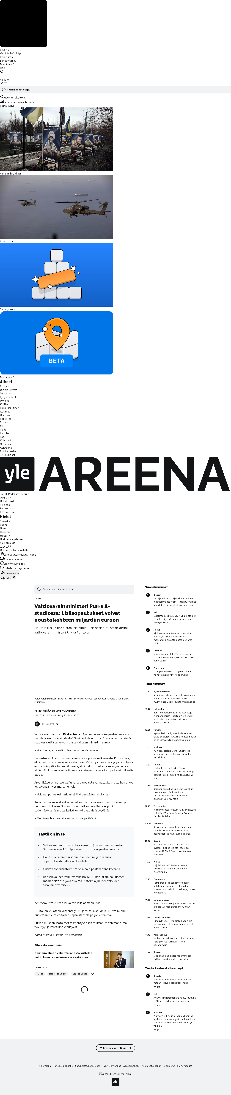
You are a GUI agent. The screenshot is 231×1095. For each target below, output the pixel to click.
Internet (158, 1012)
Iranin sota (6, 57)
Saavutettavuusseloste (87, 1066)
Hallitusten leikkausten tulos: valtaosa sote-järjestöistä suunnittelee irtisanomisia (174, 941)
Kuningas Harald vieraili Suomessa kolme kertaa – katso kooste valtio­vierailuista (173, 754)
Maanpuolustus (161, 900)
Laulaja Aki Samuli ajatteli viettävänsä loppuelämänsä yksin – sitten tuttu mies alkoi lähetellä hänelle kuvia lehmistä (175, 601)
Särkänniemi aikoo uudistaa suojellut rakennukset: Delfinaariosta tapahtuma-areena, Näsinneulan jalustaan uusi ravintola (173, 794)
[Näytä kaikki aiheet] (92, 974)
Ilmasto (157, 952)
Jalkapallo (159, 709)
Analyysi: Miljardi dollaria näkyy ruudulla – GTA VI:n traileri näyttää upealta (175, 999)
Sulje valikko (6, 578)
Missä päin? (7, 64)
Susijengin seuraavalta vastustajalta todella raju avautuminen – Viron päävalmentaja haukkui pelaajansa (173, 830)
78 (158, 1030)
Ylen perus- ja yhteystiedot (178, 1066)
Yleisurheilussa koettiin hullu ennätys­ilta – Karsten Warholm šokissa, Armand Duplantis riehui (175, 813)
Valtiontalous (160, 935)
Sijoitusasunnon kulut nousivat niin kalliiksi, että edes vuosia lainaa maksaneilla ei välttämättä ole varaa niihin (173, 638)
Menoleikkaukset (57, 974)
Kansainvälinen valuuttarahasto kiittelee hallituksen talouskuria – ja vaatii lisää (63, 955)
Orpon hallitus (80, 974)
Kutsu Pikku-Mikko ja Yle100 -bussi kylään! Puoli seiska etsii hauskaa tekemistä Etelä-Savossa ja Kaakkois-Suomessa (173, 849)
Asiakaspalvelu (131, 1066)
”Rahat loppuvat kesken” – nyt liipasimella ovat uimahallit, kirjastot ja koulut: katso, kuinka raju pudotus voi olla (174, 773)
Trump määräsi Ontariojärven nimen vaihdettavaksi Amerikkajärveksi (173, 673)
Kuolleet (158, 747)
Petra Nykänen (44, 710)
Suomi (157, 841)
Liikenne (158, 650)
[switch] (1, 76)
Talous (37, 599)
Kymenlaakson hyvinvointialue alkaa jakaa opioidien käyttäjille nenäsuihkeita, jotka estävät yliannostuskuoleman (175, 736)
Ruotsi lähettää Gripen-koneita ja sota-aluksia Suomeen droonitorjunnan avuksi (174, 907)
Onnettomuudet (162, 917)
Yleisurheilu (160, 806)
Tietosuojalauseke (63, 1066)
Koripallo (158, 823)
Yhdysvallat (159, 668)
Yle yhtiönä (45, 1066)
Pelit (156, 612)
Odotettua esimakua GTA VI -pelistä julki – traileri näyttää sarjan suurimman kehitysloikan (175, 619)
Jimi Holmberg (66, 710)
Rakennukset (160, 785)
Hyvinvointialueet (162, 692)
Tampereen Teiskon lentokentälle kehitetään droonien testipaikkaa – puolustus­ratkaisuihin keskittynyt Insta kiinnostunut (174, 887)
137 (158, 987)
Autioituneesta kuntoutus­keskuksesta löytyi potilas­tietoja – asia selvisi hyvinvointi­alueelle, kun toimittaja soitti (174, 698)
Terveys (157, 730)
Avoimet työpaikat (151, 1066)
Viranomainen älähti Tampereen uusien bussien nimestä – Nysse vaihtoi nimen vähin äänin (174, 657)
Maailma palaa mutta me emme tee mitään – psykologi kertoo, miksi (172, 957)
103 (158, 1005)
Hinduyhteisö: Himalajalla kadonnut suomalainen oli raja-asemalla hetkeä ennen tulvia (173, 924)
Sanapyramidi (8, 60)
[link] (73, 935)
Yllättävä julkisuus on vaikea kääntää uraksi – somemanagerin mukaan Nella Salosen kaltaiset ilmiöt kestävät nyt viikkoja (174, 1021)
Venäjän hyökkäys (11, 53)
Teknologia (159, 879)
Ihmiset (157, 595)
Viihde (157, 862)
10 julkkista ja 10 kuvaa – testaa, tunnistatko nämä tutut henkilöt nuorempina (171, 868)
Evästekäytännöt (111, 1066)
